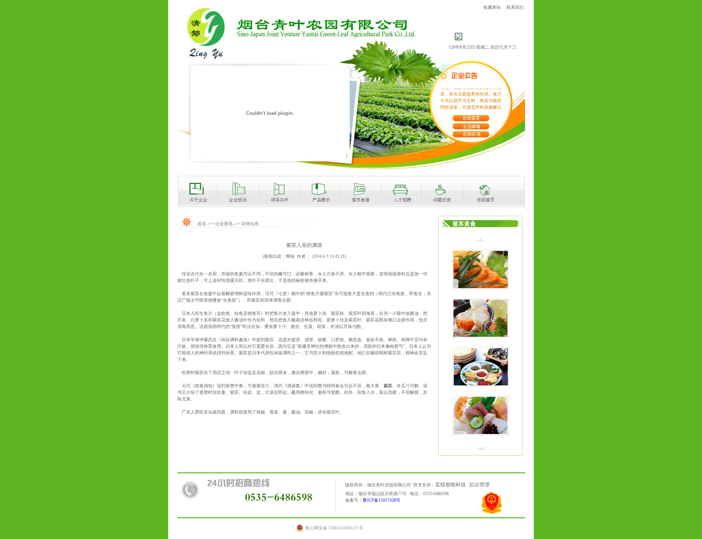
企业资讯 (224, 223)
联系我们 (515, 7)
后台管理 (479, 484)
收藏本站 (492, 7)
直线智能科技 (450, 484)
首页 (201, 223)
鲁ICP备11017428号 (381, 500)
